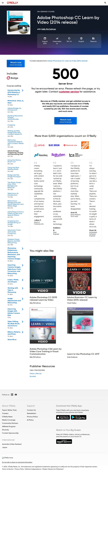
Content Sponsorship (10, 433)
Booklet (33, 376)
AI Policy (30, 420)
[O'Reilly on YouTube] (16, 395)
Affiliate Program (9, 426)
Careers (5, 413)
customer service (69, 91)
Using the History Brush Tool (14, 162)
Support (31, 406)
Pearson (93, 41)
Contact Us (31, 410)
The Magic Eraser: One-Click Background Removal (14, 186)
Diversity (5, 430)
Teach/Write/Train (9, 410)
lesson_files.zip (35, 373)
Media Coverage (8, 420)
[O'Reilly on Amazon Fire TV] (64, 443)
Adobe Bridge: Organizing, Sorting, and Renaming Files (16, 153)
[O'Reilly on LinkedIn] (12, 395)
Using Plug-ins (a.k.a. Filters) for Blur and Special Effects (16, 214)
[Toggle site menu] (2, 2)
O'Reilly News (7, 417)
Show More (12, 339)
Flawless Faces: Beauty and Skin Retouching (14, 242)
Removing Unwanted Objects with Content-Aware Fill (16, 143)
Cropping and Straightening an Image (14, 223)
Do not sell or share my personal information (17, 462)
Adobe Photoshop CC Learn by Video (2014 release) (67, 61)
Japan (4, 447)
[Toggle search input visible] (105, 2)
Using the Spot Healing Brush (13, 169)
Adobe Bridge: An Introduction (14, 110)
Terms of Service (7, 469)
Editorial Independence (33, 469)
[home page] (12, 2)
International (8, 440)
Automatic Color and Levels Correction (14, 232)
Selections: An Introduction (13, 195)
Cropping (11, 126)
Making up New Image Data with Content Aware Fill (15, 133)
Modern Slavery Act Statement (53, 469)
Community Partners (10, 423)
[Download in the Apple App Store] (63, 419)
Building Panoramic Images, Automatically (15, 118)
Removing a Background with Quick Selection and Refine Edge (16, 204)
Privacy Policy (32, 417)
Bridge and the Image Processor (14, 177)
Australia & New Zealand (11, 444)
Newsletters (31, 413)
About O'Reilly (8, 406)
